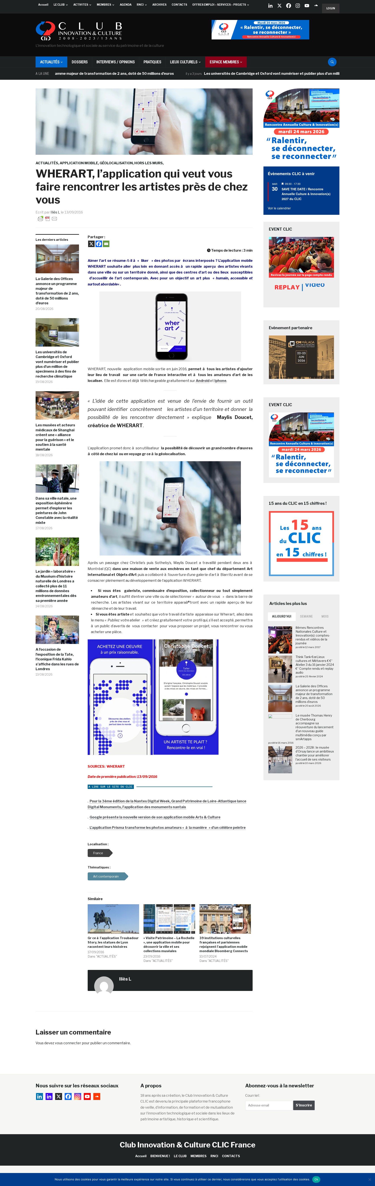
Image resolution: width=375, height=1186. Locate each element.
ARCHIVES (159, 4)
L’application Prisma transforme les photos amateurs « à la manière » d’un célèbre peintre (168, 828)
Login (330, 8)
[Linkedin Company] (270, 5)
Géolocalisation (116, 163)
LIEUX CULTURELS (183, 62)
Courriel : (252, 1095)
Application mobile (79, 163)
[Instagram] (297, 5)
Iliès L (55, 212)
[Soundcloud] (316, 5)
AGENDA (126, 4)
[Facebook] (288, 5)
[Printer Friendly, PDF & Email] (47, 218)
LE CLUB (59, 4)
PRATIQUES (152, 62)
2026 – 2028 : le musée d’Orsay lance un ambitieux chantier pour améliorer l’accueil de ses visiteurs (315, 753)
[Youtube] (307, 5)
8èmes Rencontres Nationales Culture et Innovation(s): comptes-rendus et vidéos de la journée (313, 635)
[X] (279, 5)
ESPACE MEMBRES (224, 62)
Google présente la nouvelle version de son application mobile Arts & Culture (155, 817)
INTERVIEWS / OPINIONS (116, 62)
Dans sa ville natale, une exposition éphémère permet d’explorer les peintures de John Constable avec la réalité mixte (57, 510)
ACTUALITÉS (49, 62)
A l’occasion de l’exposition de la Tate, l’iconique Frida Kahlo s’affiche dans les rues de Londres (57, 659)
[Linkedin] (49, 1096)
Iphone (220, 381)
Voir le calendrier (279, 208)
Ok (316, 1179)
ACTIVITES (80, 4)
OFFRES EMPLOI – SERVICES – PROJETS (219, 4)
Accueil (43, 4)
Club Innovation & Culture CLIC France (187, 1144)
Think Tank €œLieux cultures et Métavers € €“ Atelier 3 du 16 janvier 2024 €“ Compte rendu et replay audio (315, 664)
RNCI (140, 4)
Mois (325, 616)
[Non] (369, 1179)
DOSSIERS (80, 62)
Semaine (306, 616)
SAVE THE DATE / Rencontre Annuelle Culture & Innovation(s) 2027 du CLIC (306, 194)
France (98, 853)
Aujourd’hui (281, 616)
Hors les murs (148, 163)
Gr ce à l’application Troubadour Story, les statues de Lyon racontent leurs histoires (113, 942)
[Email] (106, 244)
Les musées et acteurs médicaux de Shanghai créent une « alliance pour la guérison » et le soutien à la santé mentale (55, 437)
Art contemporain (106, 876)
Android (202, 381)
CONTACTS (179, 4)
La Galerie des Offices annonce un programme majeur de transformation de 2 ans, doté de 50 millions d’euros (57, 291)
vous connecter (68, 1043)
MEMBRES (104, 4)
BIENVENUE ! (160, 1156)
